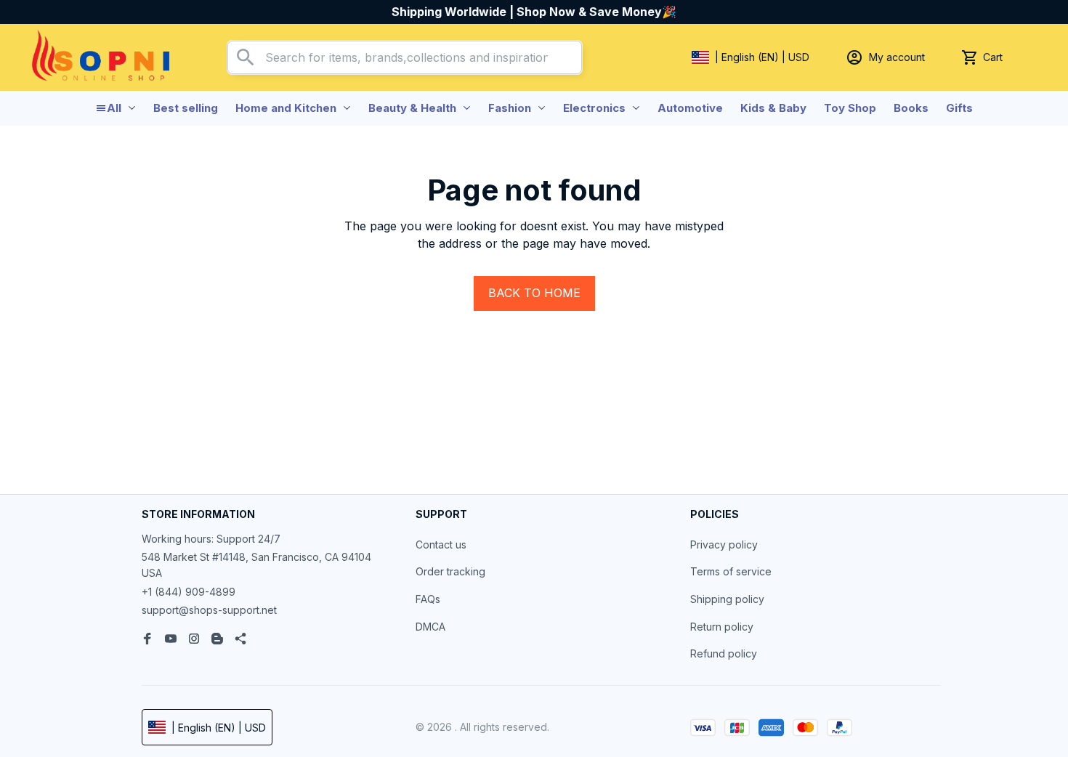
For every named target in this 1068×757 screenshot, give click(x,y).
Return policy (721, 626)
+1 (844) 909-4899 (188, 592)
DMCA (430, 626)
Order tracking (450, 571)
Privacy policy (724, 544)
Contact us (441, 544)
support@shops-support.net (209, 610)
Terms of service (731, 571)
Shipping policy (727, 599)
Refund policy (723, 653)
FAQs (428, 599)
